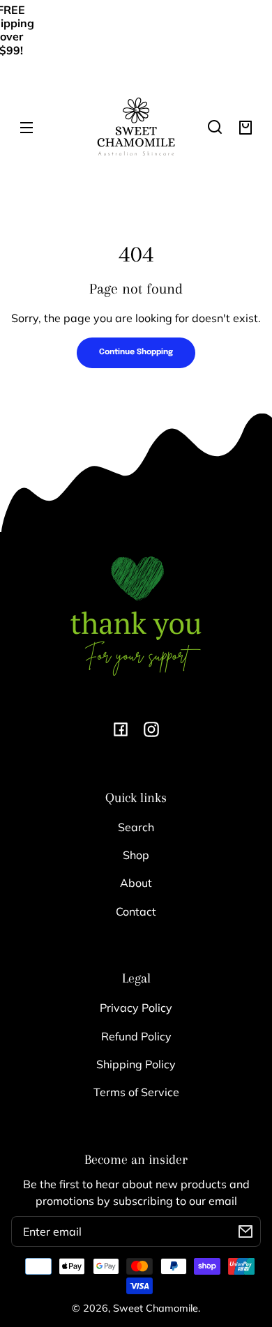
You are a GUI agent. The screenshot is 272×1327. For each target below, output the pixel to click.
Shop (136, 855)
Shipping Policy (136, 1064)
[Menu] (26, 127)
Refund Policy (136, 1036)
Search (136, 827)
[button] (214, 127)
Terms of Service (136, 1092)
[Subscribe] (245, 1231)
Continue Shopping (136, 352)
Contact (136, 911)
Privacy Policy (136, 1008)
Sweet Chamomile (155, 1308)
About (136, 883)
